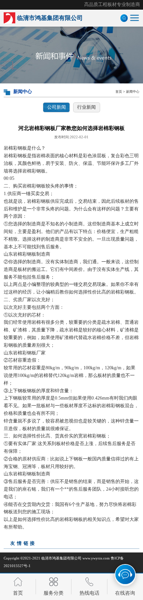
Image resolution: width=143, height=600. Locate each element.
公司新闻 (56, 107)
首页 (118, 91)
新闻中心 (132, 91)
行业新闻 (86, 107)
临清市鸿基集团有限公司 (61, 558)
